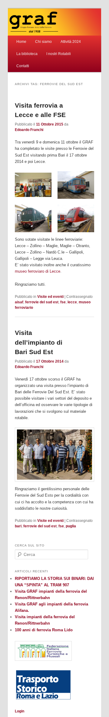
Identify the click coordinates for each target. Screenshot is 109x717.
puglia (71, 526)
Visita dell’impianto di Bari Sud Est (38, 342)
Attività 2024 (71, 42)
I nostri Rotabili (58, 54)
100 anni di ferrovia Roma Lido (44, 630)
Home (21, 42)
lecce (72, 302)
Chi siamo (43, 42)
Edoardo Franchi (29, 130)
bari (18, 526)
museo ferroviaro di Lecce (37, 271)
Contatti (22, 66)
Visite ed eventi (50, 297)
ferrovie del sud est (41, 302)
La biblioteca (27, 54)
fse (63, 302)
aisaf (19, 302)
